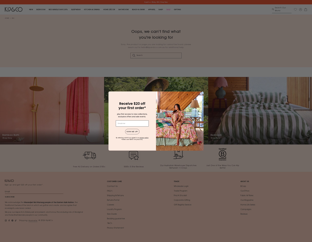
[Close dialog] (201, 93)
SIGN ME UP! (132, 131)
